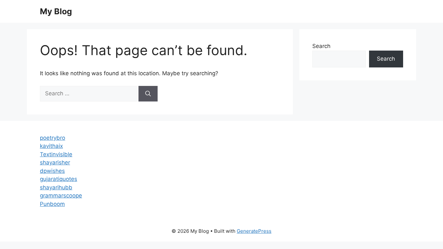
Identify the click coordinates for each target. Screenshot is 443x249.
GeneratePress (254, 231)
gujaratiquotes (58, 179)
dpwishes (52, 171)
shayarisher (55, 162)
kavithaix (51, 146)
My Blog (56, 11)
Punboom (52, 204)
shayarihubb (56, 187)
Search (321, 46)
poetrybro (52, 138)
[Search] (148, 93)
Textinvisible (56, 154)
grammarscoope (61, 195)
